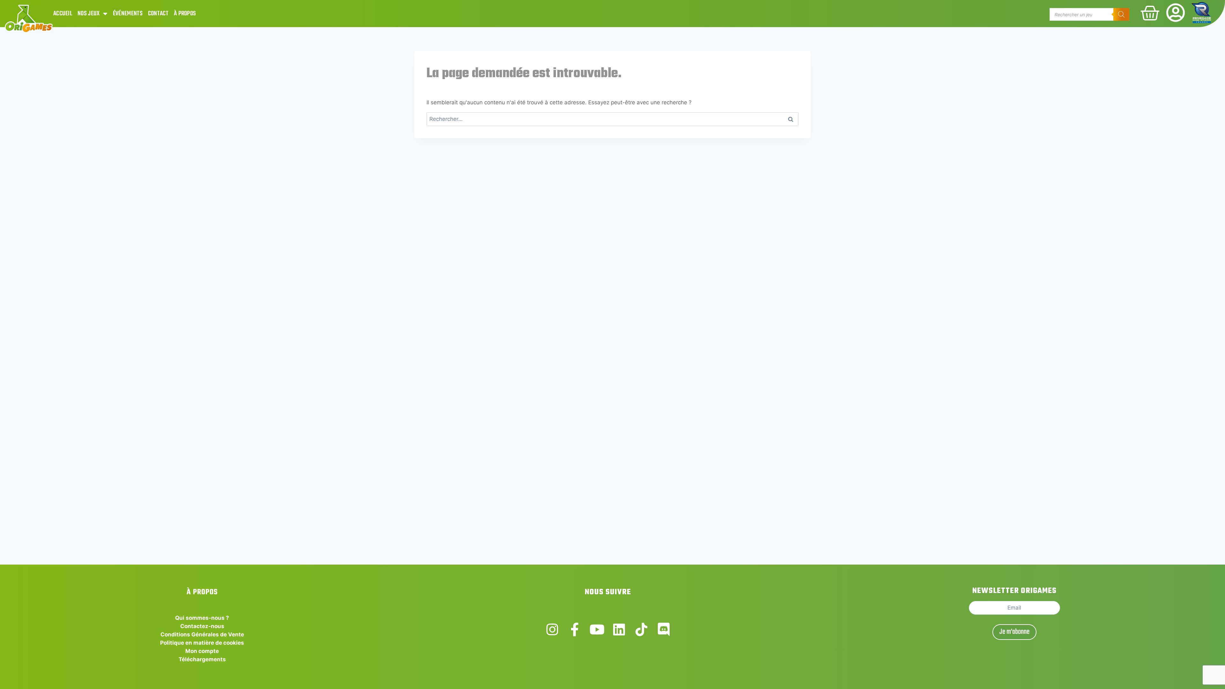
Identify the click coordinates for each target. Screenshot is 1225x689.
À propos (185, 14)
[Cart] (1150, 13)
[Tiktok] (641, 629)
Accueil (62, 14)
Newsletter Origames (1014, 591)
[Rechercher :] (613, 119)
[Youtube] (597, 629)
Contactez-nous (202, 626)
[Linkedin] (619, 629)
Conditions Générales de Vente (202, 634)
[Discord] (663, 629)
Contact (158, 14)
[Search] (1121, 14)
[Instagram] (552, 629)
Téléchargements (202, 659)
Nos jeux (89, 14)
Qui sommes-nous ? (202, 618)
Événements (128, 14)
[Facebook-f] (574, 629)
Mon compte (202, 651)
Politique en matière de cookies (202, 643)
